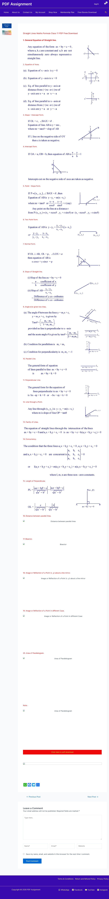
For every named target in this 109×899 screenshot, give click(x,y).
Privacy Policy (103, 879)
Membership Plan (67, 12)
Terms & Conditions (65, 879)
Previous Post (33, 797)
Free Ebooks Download (87, 12)
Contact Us (27, 12)
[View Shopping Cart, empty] (105, 4)
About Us (16, 12)
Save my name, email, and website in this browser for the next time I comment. (58, 854)
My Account (40, 12)
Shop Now (53, 12)
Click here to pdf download (62, 752)
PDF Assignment (17, 4)
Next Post (93, 797)
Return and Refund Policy (85, 879)
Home (6, 12)
